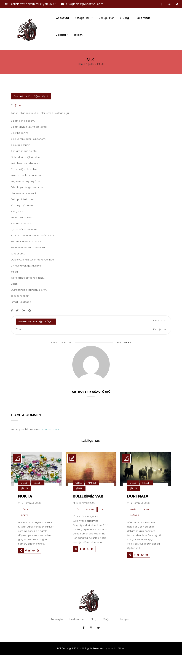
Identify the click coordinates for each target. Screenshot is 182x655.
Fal (37, 113)
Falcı (42, 113)
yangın (90, 509)
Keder (146, 509)
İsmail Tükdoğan (55, 113)
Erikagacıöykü (26, 113)
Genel (24, 482)
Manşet (37, 482)
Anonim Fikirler (116, 648)
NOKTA (25, 496)
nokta (24, 515)
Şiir (67, 113)
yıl (101, 509)
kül (77, 509)
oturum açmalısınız (49, 429)
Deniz (133, 509)
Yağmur (134, 515)
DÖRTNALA (137, 496)
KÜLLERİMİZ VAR (88, 496)
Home (81, 64)
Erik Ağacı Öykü (38, 96)
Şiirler (91, 64)
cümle (24, 509)
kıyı (36, 509)
